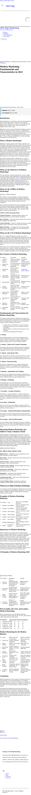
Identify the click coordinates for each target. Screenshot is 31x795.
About (7, 773)
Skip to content (3, 0)
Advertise (8, 776)
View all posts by (9, 738)
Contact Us (8, 777)
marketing (17, 180)
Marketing (3, 63)
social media (12, 661)
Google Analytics (25, 270)
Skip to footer (10, 0)
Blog (7, 775)
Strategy (5, 325)
